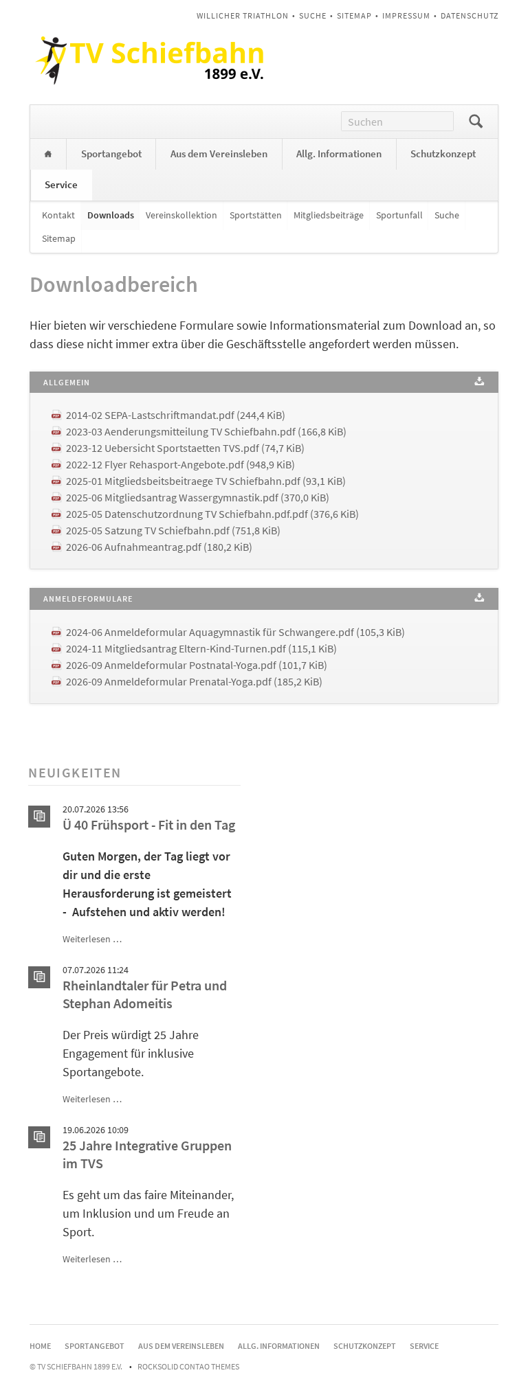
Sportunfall (399, 215)
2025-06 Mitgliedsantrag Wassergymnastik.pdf (197, 497)
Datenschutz (469, 15)
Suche (313, 15)
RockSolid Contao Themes (188, 1366)
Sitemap (354, 15)
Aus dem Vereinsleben (218, 153)
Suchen (476, 121)
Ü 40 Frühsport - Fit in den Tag (149, 825)
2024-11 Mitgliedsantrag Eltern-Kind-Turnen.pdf (201, 648)
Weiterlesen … (92, 939)
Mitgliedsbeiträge (329, 215)
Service (61, 184)
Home (48, 154)
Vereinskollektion (181, 215)
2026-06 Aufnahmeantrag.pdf (159, 547)
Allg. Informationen (339, 153)
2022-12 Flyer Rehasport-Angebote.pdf (180, 464)
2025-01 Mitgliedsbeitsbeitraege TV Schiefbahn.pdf (206, 481)
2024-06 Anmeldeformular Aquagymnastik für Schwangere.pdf (235, 632)
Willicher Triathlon (243, 15)
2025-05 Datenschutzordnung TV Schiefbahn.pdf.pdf (212, 514)
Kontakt (58, 215)
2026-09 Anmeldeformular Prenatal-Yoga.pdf (194, 681)
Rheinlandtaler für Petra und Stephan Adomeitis (145, 994)
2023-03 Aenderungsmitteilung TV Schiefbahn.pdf (206, 431)
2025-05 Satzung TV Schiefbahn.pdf (173, 530)
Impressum (406, 15)
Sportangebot (111, 153)
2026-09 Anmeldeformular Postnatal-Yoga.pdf (196, 665)
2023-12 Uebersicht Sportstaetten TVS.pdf (185, 448)
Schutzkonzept (443, 153)
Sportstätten (256, 215)
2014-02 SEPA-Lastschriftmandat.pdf (175, 415)
